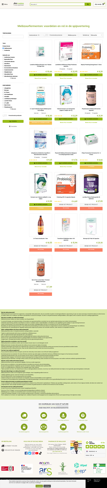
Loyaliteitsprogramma (63, 432)
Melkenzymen (8, 48)
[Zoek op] (88, 4)
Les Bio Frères (8, 100)
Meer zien (13, 78)
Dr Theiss (6, 92)
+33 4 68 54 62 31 (57, 451)
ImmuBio (6, 96)
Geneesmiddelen (50, 8)
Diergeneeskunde (99, 8)
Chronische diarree (9, 61)
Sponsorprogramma (43, 432)
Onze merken (7, 85)
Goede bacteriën (8, 70)
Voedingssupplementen (8, 8)
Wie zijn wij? (89, 480)
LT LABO (6, 103)
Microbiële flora (8, 74)
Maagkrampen (8, 72)
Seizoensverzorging (71, 8)
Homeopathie (31, 8)
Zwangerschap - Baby (89, 8)
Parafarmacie (60, 8)
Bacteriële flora (8, 59)
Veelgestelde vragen (83, 420)
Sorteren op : (86, 35)
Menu (6, 4)
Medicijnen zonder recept (83, 432)
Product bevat (6, 46)
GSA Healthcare (8, 94)
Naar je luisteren (44, 420)
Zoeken (14, 121)
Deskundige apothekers (63, 420)
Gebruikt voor (6, 55)
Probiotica (7, 50)
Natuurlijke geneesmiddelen (21, 8)
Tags (4, 43)
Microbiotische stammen (11, 76)
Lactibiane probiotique (10, 98)
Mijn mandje (98, 4)
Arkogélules (7, 88)
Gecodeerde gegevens (24, 432)
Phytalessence (8, 107)
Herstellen (14, 126)
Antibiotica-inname (9, 57)
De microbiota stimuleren (11, 68)
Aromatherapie (40, 8)
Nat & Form (7, 105)
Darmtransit (7, 65)
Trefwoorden (7, 33)
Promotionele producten (15, 115)
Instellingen (47, 486)
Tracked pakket (24, 420)
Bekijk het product (66, 204)
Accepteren (39, 486)
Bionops (6, 90)
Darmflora (7, 63)
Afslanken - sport (80, 8)
